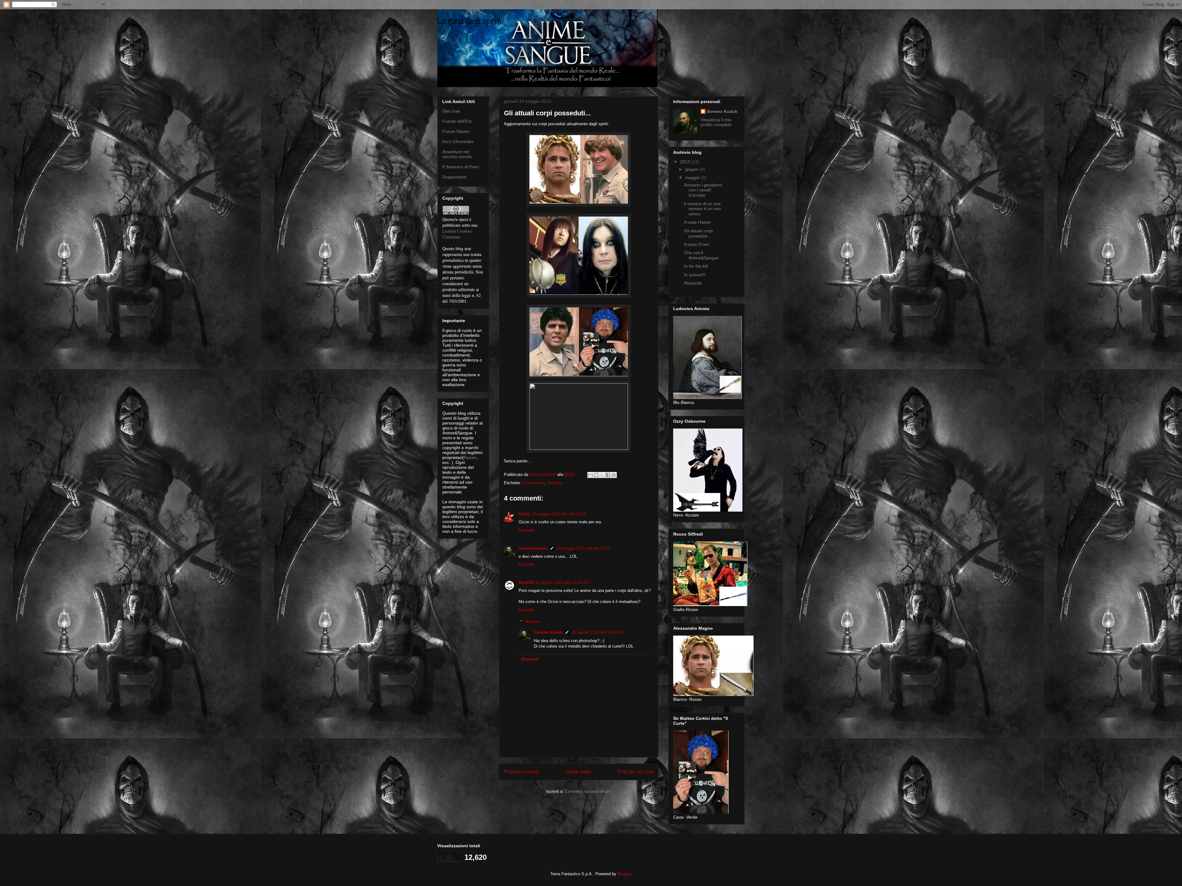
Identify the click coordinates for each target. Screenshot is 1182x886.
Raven (470, 457)
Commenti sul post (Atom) (588, 791)
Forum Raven (455, 131)
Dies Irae (451, 111)
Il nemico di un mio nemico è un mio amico (702, 209)
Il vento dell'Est (457, 121)
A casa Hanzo (697, 222)
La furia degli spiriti (469, 21)
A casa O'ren (696, 244)
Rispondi (526, 530)
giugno (692, 169)
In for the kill (696, 266)
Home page (578, 771)
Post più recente (521, 771)
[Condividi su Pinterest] (614, 475)
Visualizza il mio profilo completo (716, 122)
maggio (693, 177)
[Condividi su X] (602, 475)
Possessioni (533, 483)
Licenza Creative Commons (457, 234)
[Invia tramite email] (590, 475)
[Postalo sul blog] (596, 475)
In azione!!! (695, 274)
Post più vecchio (635, 771)
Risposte (533, 621)
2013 (685, 161)
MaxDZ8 (526, 582)
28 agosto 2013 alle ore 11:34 (598, 632)
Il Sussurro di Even (460, 166)
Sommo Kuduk (533, 548)
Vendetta (554, 483)
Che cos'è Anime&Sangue (701, 255)
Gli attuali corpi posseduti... (698, 233)
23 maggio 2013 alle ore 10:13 (558, 514)
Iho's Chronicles (457, 141)
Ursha (524, 514)
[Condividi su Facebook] (608, 475)
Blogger (624, 874)
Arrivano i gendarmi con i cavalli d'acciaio (703, 190)
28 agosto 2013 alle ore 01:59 (562, 582)
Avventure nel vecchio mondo (457, 154)
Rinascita (693, 283)
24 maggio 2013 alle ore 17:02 (583, 548)
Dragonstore (454, 176)
